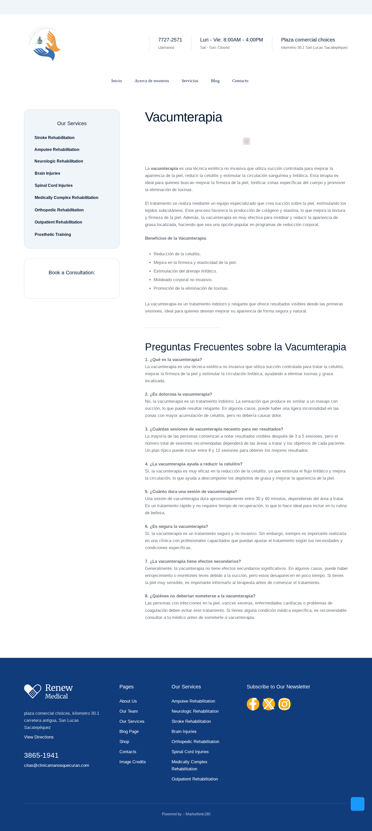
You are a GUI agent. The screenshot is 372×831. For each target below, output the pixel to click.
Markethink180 (198, 814)
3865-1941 (41, 755)
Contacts (127, 751)
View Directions (39, 737)
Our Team (128, 711)
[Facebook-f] (253, 704)
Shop (124, 741)
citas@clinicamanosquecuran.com (56, 765)
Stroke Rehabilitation (191, 721)
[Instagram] (284, 704)
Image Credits (132, 761)
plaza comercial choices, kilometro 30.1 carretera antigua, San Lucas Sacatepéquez (61, 720)
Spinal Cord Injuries (190, 751)
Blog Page (129, 731)
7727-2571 (170, 39)
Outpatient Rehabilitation (195, 779)
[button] (357, 804)
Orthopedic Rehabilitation (195, 741)
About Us (128, 701)
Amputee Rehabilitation (193, 701)
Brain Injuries (184, 731)
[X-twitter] (268, 704)
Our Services (131, 721)
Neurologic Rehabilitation (195, 711)
